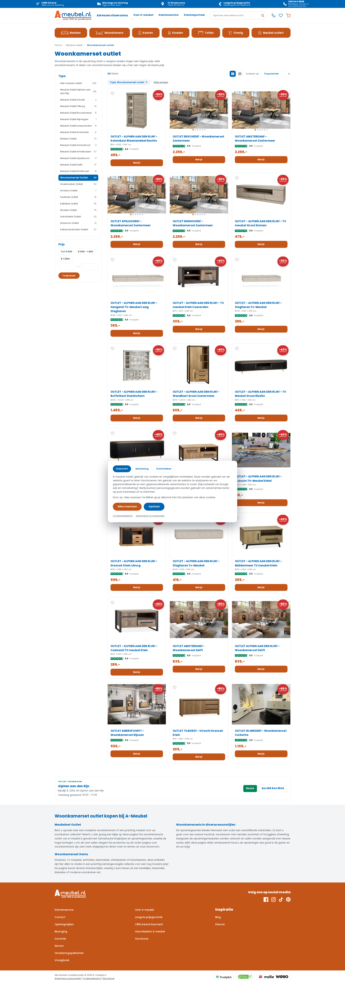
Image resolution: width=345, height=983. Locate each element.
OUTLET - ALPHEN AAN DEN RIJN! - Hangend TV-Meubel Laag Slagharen (134, 307)
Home (58, 45)
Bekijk (136, 162)
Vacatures (141, 938)
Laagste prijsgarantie (148, 917)
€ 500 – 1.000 (85, 251)
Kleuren (220, 924)
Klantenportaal (194, 15)
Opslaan (154, 506)
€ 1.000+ (65, 258)
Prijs (61, 244)
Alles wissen (161, 82)
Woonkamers (113, 33)
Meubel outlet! (273, 33)
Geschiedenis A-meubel (150, 931)
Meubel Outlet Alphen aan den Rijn (78, 91)
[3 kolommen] (233, 74)
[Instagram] (273, 899)
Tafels (209, 33)
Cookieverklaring (92, 978)
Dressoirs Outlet (78, 223)
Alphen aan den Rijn (73, 786)
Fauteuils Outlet (78, 197)
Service (59, 946)
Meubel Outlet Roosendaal (78, 113)
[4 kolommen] (240, 74)
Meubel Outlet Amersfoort (78, 145)
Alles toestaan (127, 506)
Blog (218, 917)
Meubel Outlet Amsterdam (78, 151)
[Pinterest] (288, 899)
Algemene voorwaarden (68, 978)
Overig (238, 33)
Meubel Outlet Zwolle (78, 99)
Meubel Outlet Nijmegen (78, 119)
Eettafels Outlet (78, 203)
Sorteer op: (252, 73)
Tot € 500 (66, 251)
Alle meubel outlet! (78, 83)
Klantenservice (169, 15)
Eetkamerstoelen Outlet (78, 229)
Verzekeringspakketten (69, 953)
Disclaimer (108, 978)
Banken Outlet (78, 138)
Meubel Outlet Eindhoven (78, 171)
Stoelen (177, 33)
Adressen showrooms (112, 15)
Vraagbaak (62, 960)
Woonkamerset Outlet (78, 177)
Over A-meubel (143, 15)
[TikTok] (281, 899)
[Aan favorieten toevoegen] (112, 93)
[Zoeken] (262, 15)
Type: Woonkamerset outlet (129, 82)
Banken (75, 33)
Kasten (148, 33)
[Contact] (273, 15)
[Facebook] (266, 899)
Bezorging (61, 931)
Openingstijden (64, 924)
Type (62, 76)
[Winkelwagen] (288, 15)
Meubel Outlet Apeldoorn (78, 158)
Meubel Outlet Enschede (78, 132)
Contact (60, 917)
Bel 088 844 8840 (273, 788)
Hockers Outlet (78, 190)
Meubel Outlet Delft (78, 164)
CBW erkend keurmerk (149, 924)
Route (250, 788)
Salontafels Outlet (78, 216)
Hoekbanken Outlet (78, 184)
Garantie (60, 938)
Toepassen (69, 275)
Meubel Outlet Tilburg (78, 106)
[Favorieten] (281, 15)
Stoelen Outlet (78, 210)
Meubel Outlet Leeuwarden (78, 125)
